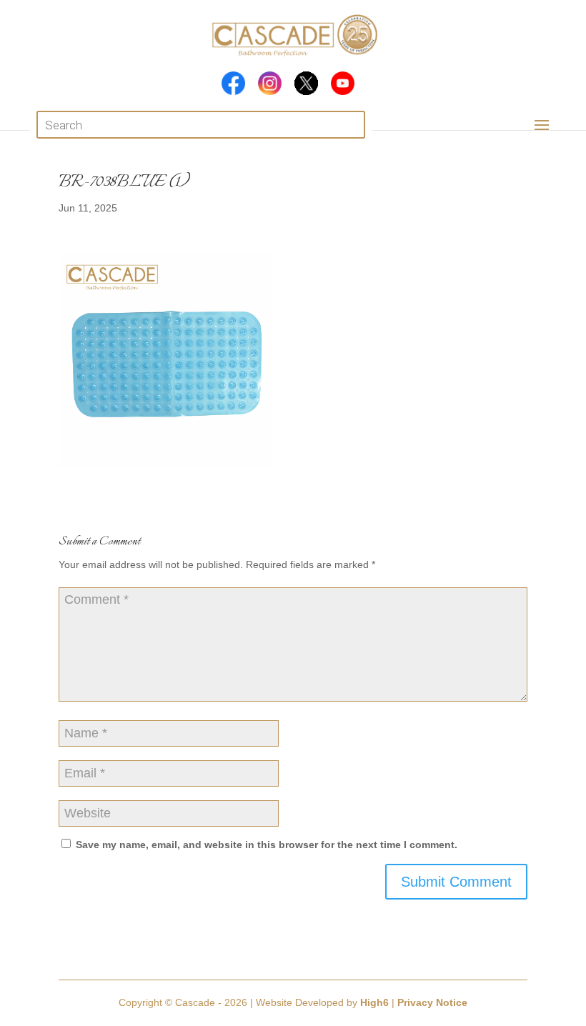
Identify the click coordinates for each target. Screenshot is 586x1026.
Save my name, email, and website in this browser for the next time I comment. (266, 844)
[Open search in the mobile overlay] (200, 125)
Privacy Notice (432, 1002)
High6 (374, 1002)
